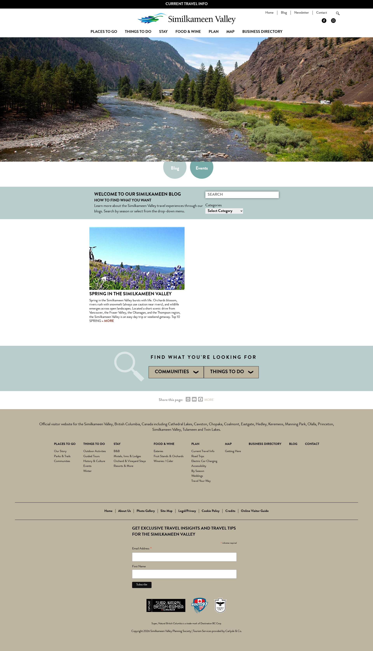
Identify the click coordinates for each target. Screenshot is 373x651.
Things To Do (138, 32)
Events (202, 168)
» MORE (107, 321)
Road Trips (197, 456)
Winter (87, 471)
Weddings (197, 476)
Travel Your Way (201, 481)
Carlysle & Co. (233, 631)
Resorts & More (123, 466)
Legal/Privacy (187, 511)
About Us (124, 511)
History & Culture (94, 461)
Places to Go (104, 32)
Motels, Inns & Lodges (127, 456)
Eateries (158, 451)
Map (230, 32)
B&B (117, 451)
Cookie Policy (211, 511)
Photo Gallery (146, 511)
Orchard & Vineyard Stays (130, 461)
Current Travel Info (187, 4)
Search (338, 13)
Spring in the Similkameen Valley (130, 294)
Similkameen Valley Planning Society (170, 631)
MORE (209, 400)
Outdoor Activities (94, 451)
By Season (197, 471)
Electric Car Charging (204, 461)
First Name (139, 566)
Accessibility (198, 466)
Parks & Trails (62, 456)
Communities (62, 461)
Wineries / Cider (163, 461)
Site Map (166, 511)
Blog (284, 13)
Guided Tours (91, 456)
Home (269, 13)
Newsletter (301, 13)
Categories (213, 205)
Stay (163, 32)
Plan (214, 32)
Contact (321, 13)
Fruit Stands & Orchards (169, 456)
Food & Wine (188, 32)
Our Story (60, 451)
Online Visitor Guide (255, 511)
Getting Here (233, 451)
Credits (230, 511)
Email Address (142, 549)
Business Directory (262, 32)
